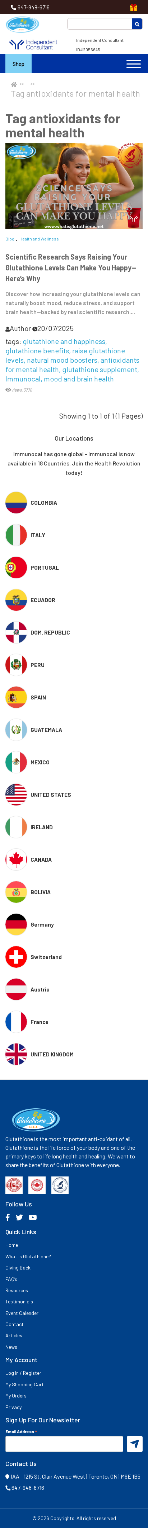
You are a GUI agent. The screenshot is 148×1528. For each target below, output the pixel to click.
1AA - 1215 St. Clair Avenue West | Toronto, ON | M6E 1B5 (74, 1476)
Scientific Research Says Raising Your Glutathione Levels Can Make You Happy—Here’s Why (71, 267)
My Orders (16, 1395)
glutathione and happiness (64, 341)
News (11, 1347)
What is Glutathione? (28, 1256)
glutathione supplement (99, 369)
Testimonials (19, 1301)
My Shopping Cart (24, 1384)
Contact (14, 1324)
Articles (13, 1335)
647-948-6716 (34, 7)
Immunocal (23, 378)
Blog (9, 238)
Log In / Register (23, 1373)
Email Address (21, 1431)
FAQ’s (11, 1279)
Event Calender (21, 1313)
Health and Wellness (39, 238)
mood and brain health (79, 378)
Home (11, 1245)
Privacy (13, 1407)
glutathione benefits (37, 350)
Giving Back (18, 1267)
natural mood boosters (62, 359)
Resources (16, 1290)
